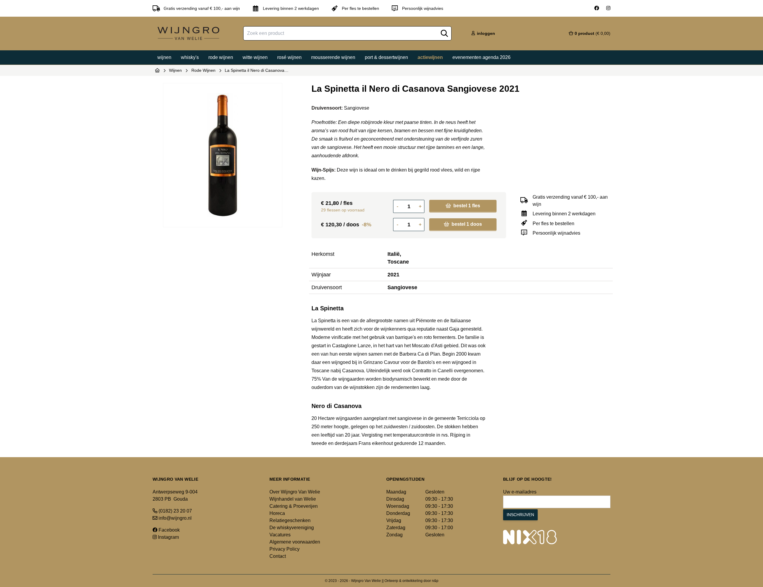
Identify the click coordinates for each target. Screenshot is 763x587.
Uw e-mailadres (519, 491)
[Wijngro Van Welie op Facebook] (596, 8)
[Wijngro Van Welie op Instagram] (608, 8)
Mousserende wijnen (333, 57)
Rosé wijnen (289, 57)
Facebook (168, 529)
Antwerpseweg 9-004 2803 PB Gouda (175, 495)
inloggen (485, 33)
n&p (435, 581)
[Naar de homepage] (157, 70)
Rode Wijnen (203, 70)
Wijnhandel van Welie (292, 499)
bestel (466, 205)
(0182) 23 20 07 (174, 510)
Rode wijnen (220, 57)
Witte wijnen (255, 57)
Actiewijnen (430, 57)
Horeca (277, 513)
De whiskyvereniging (291, 527)
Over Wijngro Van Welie (294, 491)
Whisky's (190, 57)
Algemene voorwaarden (294, 541)
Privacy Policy (284, 549)
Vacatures (280, 534)
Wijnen (164, 57)
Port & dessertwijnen (386, 57)
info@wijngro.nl (174, 518)
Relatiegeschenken (290, 520)
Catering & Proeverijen (293, 506)
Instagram (168, 537)
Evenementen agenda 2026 (481, 57)
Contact (277, 556)
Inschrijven (520, 514)
